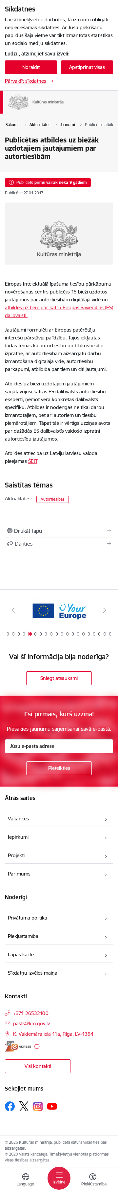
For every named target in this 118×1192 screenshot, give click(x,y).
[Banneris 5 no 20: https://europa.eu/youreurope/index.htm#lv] (59, 610)
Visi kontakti (38, 1066)
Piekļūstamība (23, 936)
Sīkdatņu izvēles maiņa (32, 973)
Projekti (16, 855)
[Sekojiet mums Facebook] (10, 1106)
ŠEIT (32, 461)
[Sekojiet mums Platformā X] (24, 1106)
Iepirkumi (18, 837)
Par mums (19, 874)
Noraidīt (31, 67)
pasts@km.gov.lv (31, 1023)
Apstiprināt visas (87, 67)
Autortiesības (53, 499)
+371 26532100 (31, 1013)
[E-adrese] (18, 1046)
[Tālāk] (105, 610)
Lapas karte (21, 954)
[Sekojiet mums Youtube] (52, 1106)
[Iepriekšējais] (13, 610)
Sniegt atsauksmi (59, 678)
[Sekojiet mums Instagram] (38, 1106)
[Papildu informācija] (36, 1046)
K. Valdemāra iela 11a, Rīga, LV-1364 (53, 1034)
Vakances (18, 818)
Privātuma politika (27, 918)
